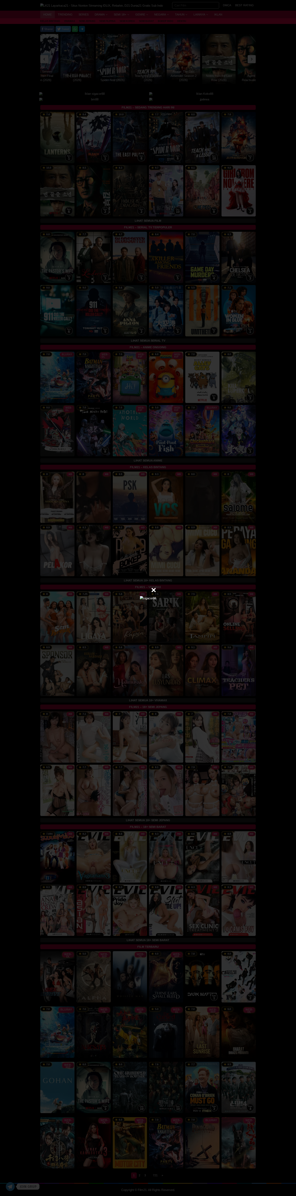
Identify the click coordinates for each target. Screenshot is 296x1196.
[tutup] (153, 590)
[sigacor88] (148, 598)
